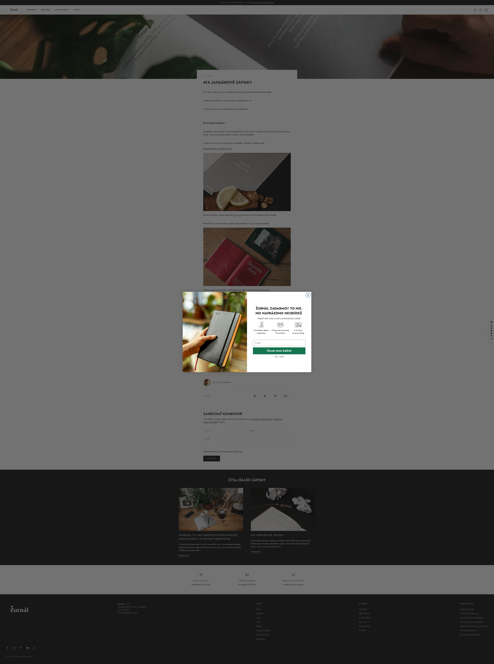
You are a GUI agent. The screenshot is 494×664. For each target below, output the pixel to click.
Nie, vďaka (279, 356)
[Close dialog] (308, 295)
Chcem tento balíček (279, 351)
